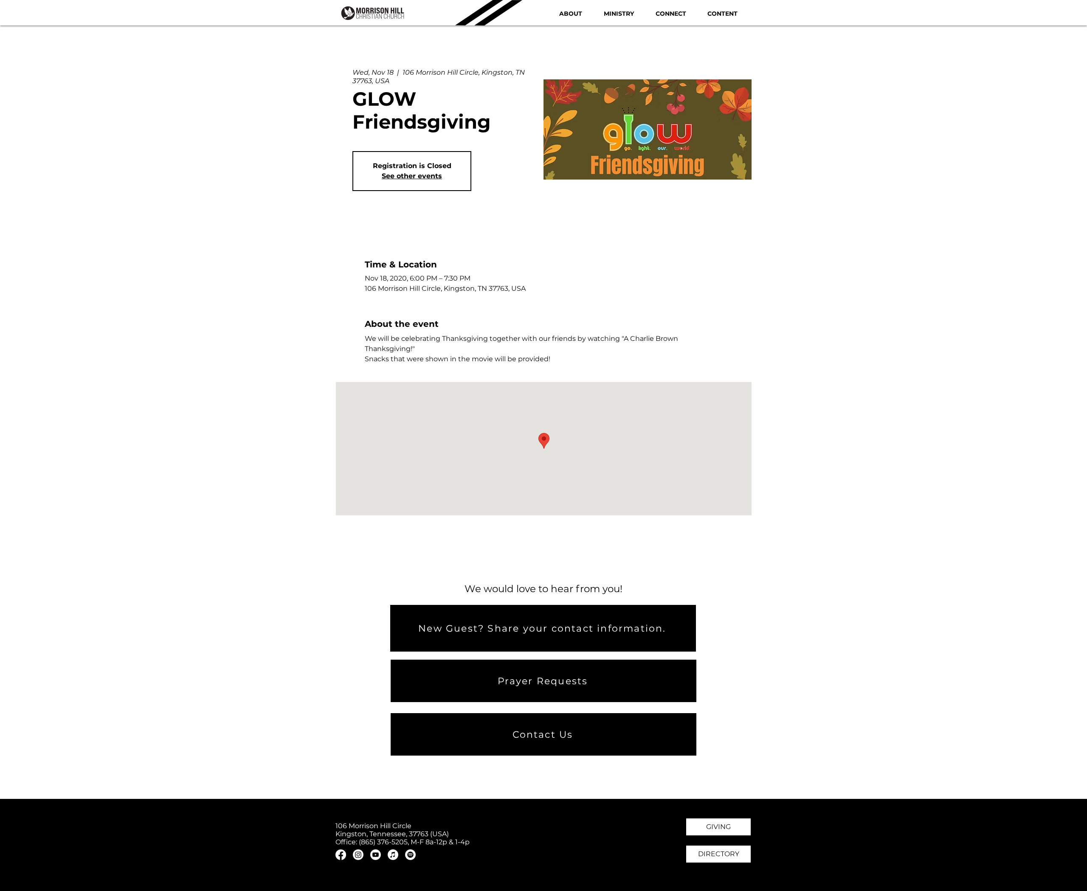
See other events (412, 176)
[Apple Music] (393, 854)
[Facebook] (340, 854)
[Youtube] (375, 854)
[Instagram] (358, 854)
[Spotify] (410, 854)
